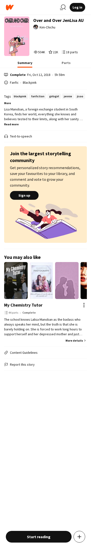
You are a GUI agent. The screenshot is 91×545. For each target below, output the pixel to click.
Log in (77, 7)
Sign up (24, 195)
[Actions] (84, 305)
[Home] (31, 7)
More (7, 103)
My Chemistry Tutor (23, 305)
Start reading (38, 536)
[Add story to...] (79, 537)
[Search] (63, 7)
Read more (11, 124)
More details (74, 340)
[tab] (24, 64)
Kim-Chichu (47, 27)
